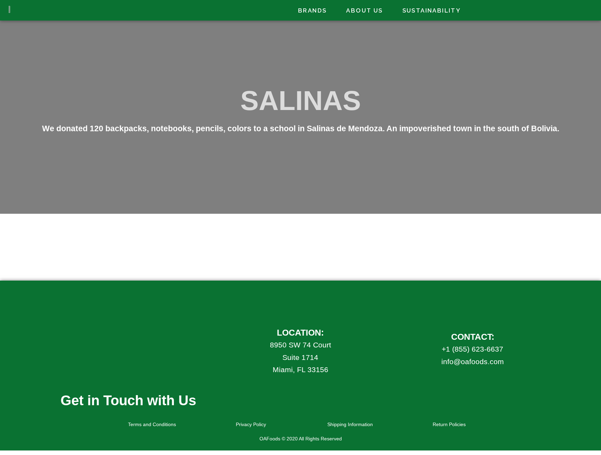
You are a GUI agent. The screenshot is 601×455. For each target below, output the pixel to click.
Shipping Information (350, 424)
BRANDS (312, 10)
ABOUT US (364, 10)
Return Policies (449, 424)
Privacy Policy (251, 424)
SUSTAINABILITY (431, 10)
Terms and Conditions (152, 424)
